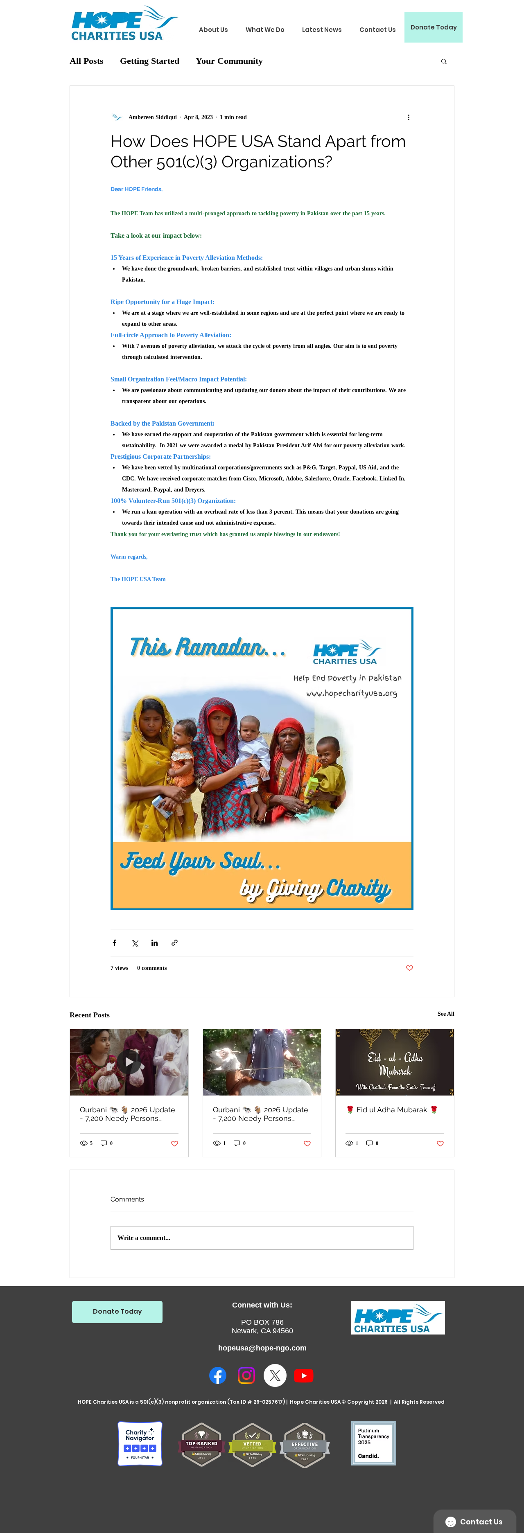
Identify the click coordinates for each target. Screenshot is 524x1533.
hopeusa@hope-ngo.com (262, 1348)
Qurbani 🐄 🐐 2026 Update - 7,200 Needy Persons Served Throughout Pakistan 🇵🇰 (129, 1114)
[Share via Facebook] (114, 943)
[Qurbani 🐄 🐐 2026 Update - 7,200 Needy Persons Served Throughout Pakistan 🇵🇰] (129, 1062)
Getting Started (149, 61)
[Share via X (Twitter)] (134, 943)
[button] (213, 30)
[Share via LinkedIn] (154, 943)
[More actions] (408, 117)
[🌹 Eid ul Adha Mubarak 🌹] (395, 1062)
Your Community (229, 61)
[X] (275, 1375)
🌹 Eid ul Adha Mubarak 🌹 (392, 1109)
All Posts (87, 61)
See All (446, 1014)
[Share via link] (174, 943)
